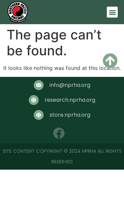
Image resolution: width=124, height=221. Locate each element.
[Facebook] (58, 133)
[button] (112, 12)
